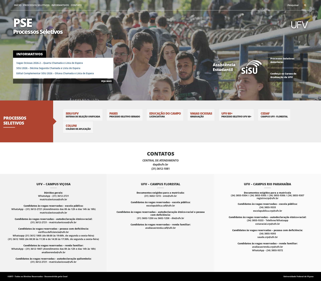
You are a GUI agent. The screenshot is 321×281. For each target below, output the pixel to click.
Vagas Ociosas (201, 114)
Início (17, 5)
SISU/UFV (83, 114)
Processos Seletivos (36, 5)
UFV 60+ (236, 114)
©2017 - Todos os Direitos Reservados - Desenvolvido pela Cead (37, 276)
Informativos (60, 5)
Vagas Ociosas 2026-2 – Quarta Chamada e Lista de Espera (49, 62)
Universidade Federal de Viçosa (298, 276)
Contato (76, 5)
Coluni (78, 127)
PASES (124, 114)
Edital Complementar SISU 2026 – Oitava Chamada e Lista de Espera (55, 73)
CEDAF (274, 114)
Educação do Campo (165, 114)
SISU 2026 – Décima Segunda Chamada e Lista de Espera (48, 68)
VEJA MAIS (106, 81)
